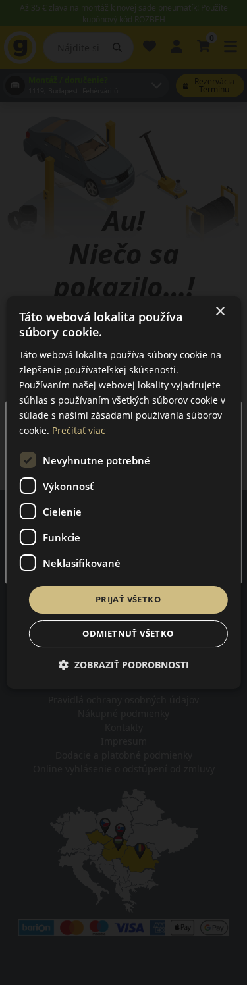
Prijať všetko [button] (128, 599)
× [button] (220, 312)
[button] (124, 664)
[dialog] (123, 492)
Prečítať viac (78, 430)
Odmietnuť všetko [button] (127, 633)
